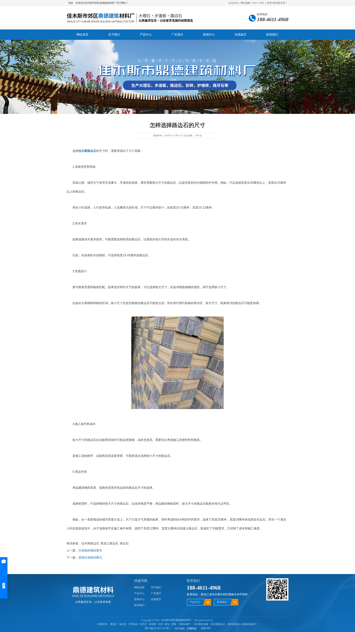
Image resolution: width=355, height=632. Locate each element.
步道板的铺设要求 (90, 550)
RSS (255, 2)
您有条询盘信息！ (277, 2)
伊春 (173, 624)
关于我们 (114, 34)
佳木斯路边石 (218, 624)
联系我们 (272, 34)
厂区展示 (177, 34)
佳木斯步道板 (201, 624)
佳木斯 (152, 624)
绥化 (167, 624)
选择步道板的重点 (90, 557)
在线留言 (240, 34)
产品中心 (146, 34)
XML (262, 2)
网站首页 (82, 34)
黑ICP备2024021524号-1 (158, 628)
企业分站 (233, 2)
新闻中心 (209, 34)
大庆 (160, 624)
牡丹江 (143, 624)
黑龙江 (113, 624)
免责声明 (205, 628)
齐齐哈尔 (133, 624)
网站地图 (245, 2)
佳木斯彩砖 (234, 624)
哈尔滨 (122, 624)
